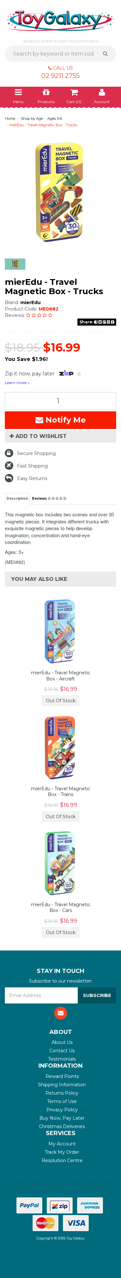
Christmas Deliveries (61, 1126)
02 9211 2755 (60, 76)
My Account (61, 1144)
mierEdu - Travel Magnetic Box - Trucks (43, 125)
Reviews (40, 498)
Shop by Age (32, 118)
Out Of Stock (61, 701)
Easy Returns (32, 478)
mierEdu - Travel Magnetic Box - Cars (60, 907)
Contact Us (61, 1051)
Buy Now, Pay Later (61, 1118)
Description (17, 498)
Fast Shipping (32, 466)
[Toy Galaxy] (60, 20)
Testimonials (61, 1059)
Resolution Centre (61, 1160)
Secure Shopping (36, 453)
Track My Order (61, 1152)
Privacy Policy (61, 1110)
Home (10, 118)
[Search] (107, 54)
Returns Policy (61, 1093)
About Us (61, 1042)
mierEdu (30, 302)
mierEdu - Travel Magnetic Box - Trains (60, 791)
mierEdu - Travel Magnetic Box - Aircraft (60, 675)
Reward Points (61, 1076)
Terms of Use (61, 1101)
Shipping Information (61, 1085)
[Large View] (15, 264)
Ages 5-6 (54, 118)
